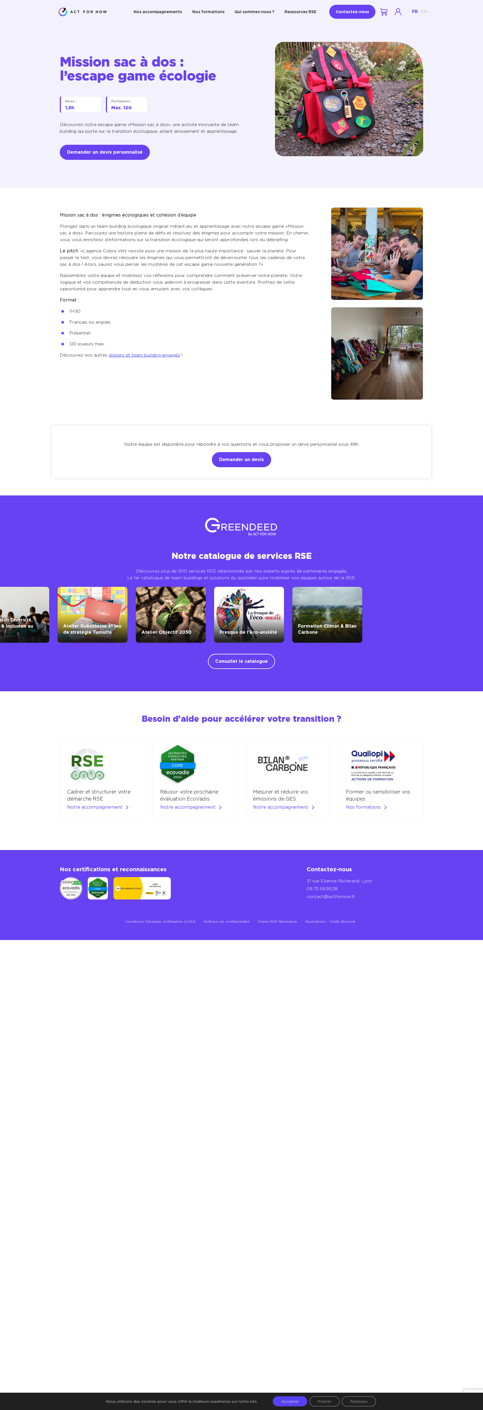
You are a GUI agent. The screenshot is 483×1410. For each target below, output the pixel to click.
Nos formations (208, 12)
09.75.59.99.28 (322, 888)
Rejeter (324, 1401)
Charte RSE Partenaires (277, 921)
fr (415, 11)
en (424, 11)
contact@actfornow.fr (331, 896)
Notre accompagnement (94, 807)
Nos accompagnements (158, 12)
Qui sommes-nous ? (254, 12)
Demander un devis (241, 459)
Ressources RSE (300, 12)
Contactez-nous (352, 12)
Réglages (359, 1401)
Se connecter (398, 11)
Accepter (290, 1401)
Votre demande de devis (384, 11)
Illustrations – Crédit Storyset (330, 921)
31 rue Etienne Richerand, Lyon (339, 881)
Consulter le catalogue (241, 661)
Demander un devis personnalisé (105, 152)
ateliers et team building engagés (144, 355)
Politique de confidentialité (226, 921)
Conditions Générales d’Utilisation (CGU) (160, 921)
